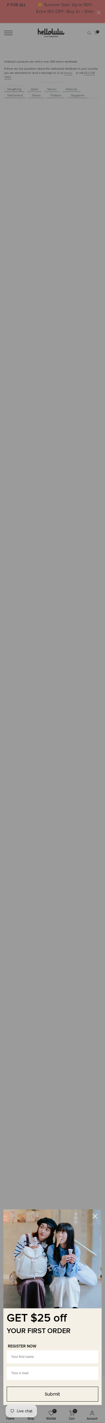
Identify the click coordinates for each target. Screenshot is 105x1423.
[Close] (95, 1216)
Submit (52, 1394)
